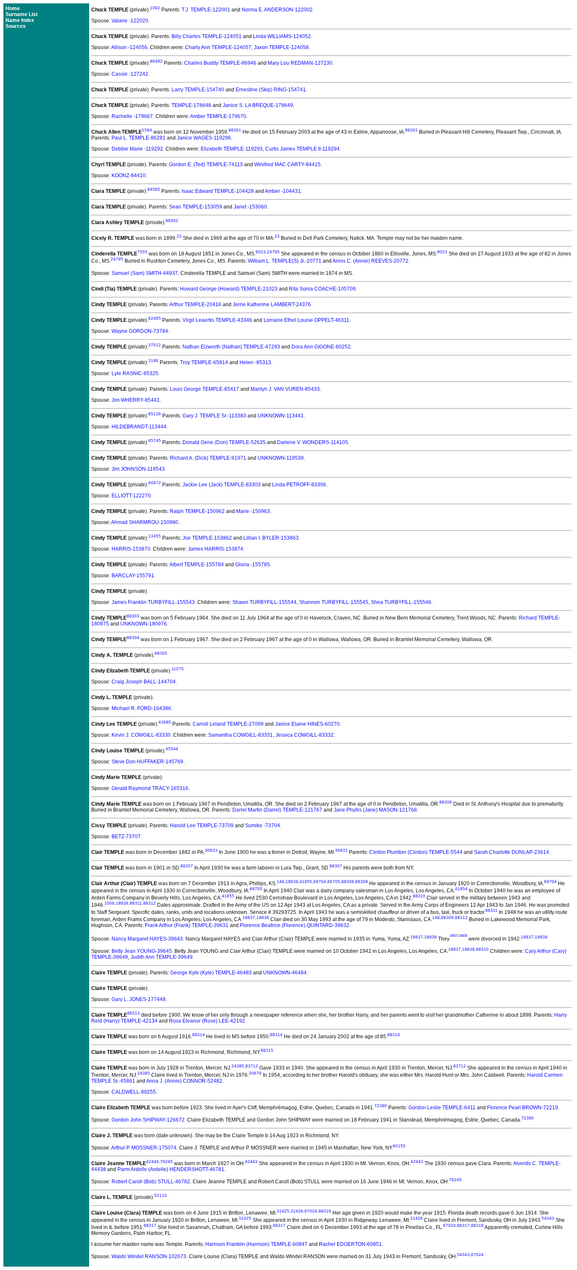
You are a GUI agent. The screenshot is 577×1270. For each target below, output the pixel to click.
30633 (211, 850)
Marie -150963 (253, 511)
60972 (154, 482)
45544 (172, 748)
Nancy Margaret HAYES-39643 (147, 939)
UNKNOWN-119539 (281, 458)
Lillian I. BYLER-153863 (271, 538)
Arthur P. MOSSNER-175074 (144, 1148)
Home (12, 8)
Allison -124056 (129, 47)
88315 (267, 1050)
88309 (361, 881)
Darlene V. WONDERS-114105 (312, 442)
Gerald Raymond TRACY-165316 (150, 788)
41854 (461, 888)
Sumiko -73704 (262, 825)
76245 (166, 1161)
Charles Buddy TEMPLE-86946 (220, 63)
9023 (261, 252)
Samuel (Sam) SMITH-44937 (145, 273)
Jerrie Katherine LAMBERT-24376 (272, 304)
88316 (324, 1211)
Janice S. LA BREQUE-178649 (258, 105)
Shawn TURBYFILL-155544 (264, 602)
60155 (399, 1146)
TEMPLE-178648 (191, 105)
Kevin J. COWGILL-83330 (141, 735)
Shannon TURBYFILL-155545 (333, 602)
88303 (133, 616)
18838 (292, 881)
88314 (198, 1034)
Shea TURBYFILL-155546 (401, 602)
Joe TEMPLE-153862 (207, 538)
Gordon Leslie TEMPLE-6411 (442, 1108)
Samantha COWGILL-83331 (240, 735)
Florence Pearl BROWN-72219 (522, 1108)
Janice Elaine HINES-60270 (307, 724)
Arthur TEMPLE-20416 (195, 304)
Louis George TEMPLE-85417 (204, 389)
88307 (186, 866)
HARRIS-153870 (131, 549)
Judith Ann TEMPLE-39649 (162, 957)
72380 (380, 1105)
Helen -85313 (255, 362)
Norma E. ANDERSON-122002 (277, 10)
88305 (161, 653)
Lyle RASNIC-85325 (135, 373)
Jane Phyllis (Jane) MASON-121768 (375, 810)
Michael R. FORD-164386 (141, 708)
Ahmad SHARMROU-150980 (144, 522)
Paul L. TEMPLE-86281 (139, 138)
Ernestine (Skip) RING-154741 (271, 90)
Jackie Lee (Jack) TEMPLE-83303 (221, 485)
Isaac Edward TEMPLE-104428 (218, 191)
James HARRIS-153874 (215, 549)
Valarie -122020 (130, 21)
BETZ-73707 (126, 836)
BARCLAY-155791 (133, 576)
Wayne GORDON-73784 (140, 331)
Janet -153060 (250, 207)
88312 (149, 903)
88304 (133, 637)
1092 (155, 7)
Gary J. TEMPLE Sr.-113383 (214, 416)
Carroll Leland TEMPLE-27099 (228, 724)
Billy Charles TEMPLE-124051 (206, 36)
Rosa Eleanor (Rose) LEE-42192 (207, 1021)
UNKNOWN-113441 (281, 416)
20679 (255, 1073)
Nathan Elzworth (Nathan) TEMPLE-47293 (231, 347)
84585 (153, 189)
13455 (154, 536)
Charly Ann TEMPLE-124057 (218, 47)
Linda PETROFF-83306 (299, 485)
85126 (154, 413)
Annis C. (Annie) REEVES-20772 (370, 261)
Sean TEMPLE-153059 (195, 207)
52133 (160, 1195)
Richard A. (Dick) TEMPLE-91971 (208, 458)
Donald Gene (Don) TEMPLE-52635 (224, 442)
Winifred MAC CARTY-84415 (287, 164)
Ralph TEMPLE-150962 (197, 511)
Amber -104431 (283, 191)
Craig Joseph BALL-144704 (144, 682)
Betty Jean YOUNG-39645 (142, 951)
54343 (548, 1218)
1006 (109, 903)
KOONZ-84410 (129, 175)
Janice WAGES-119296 (204, 138)
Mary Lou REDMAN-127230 (300, 63)
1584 (147, 130)
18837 (248, 917)
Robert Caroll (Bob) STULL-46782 (151, 1182)
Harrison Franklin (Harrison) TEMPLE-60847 (256, 1244)
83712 (251, 1066)
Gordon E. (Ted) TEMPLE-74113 (206, 164)
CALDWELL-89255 (134, 1092)
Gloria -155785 (252, 565)
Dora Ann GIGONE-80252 (321, 347)
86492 (156, 61)
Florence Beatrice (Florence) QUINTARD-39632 (294, 925)
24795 (273, 252)
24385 (237, 1066)
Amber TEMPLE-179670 (218, 116)
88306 (445, 802)
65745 (154, 440)
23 (179, 236)
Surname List (21, 14)
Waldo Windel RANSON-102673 (149, 1256)
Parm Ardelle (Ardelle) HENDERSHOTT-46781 (170, 1169)
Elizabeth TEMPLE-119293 (232, 149)
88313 (133, 1013)
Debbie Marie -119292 (137, 149)
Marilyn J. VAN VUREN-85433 (285, 389)
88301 (235, 130)
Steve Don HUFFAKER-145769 (147, 762)
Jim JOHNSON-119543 (138, 469)
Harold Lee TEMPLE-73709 (202, 825)
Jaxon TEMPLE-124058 (281, 47)
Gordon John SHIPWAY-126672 (148, 1120)
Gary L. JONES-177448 (139, 999)
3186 (153, 360)
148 (280, 881)
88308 (347, 881)
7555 (142, 252)
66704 (319, 881)
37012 (154, 345)
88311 (136, 903)
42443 (251, 1161)
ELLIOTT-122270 (131, 496)
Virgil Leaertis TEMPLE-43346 (217, 320)
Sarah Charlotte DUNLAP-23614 (511, 852)
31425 (283, 1211)
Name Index (19, 20)
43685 (164, 722)
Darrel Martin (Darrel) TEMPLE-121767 (277, 810)
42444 (152, 1161)
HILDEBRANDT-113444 (139, 427)
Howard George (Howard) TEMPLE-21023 (229, 289)
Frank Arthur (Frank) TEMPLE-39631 (187, 925)
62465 (154, 318)
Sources (15, 26)
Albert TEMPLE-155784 (196, 565)
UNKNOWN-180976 (143, 624)
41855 (305, 881)
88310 (419, 896)
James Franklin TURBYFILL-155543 (153, 602)
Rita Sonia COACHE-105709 (322, 289)
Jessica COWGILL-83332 (304, 735)
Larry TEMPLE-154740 (197, 90)
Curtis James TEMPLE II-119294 (302, 149)
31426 (297, 1211)
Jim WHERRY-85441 (136, 400)
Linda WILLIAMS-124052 (282, 36)
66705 (333, 881)
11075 (177, 669)
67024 (311, 1211)
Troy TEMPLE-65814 (204, 362)
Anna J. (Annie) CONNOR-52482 (184, 1081)
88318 (477, 1225)
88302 (172, 220)
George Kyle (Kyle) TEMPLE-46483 (211, 973)
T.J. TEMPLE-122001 (206, 10)
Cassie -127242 (130, 74)
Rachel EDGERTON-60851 (350, 1244)
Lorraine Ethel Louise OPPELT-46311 (306, 320)
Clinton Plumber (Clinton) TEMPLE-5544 (416, 852)
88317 (150, 1225)
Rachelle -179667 (132, 116)
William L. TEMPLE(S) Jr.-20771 (284, 261)
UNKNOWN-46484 (285, 973)
